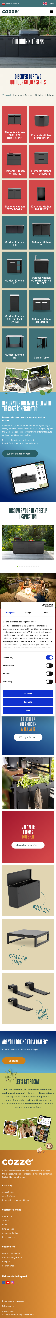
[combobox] (48, 3)
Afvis (28, 710)
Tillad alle (28, 693)
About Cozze (8, 1192)
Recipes (6, 1261)
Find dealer (12, 1060)
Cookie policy (8, 1311)
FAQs (4, 1224)
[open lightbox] (28, 591)
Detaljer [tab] (28, 612)
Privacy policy (8, 1306)
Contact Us (7, 1216)
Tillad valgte (28, 702)
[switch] (49, 665)
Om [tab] (46, 612)
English (51, 3)
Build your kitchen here (18, 453)
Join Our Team (8, 1196)
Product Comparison (11, 1253)
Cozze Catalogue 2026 (12, 1257)
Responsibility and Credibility (15, 1200)
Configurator (8, 1265)
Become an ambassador (13, 1301)
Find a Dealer (8, 1228)
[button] (51, 11)
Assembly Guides (10, 1233)
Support (6, 1220)
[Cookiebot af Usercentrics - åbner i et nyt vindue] (41, 605)
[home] (10, 11)
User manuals (8, 1237)
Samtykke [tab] (10, 612)
